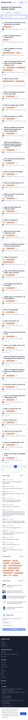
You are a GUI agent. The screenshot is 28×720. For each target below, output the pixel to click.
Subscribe (14, 629)
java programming (7, 26)
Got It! (23, 713)
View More (21, 580)
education (15, 575)
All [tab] (3, 12)
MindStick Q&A (6, 2)
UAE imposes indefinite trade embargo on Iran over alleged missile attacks (16, 597)
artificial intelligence (7, 573)
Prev (6, 466)
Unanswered (4, 646)
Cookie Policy (15, 715)
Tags (2, 668)
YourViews (3, 656)
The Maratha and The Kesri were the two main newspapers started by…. (13, 533)
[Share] (13, 27)
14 (9, 466)
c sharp (18, 52)
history (4, 565)
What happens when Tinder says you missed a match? (13, 494)
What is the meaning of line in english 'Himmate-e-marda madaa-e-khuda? (11, 500)
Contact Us (3, 664)
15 (12, 466)
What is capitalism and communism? (11, 506)
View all (21, 475)
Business (3, 677)
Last (3, 469)
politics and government (13, 568)
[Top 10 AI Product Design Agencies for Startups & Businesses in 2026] (4, 602)
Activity (3, 641)
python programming (7, 70)
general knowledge (15, 563)
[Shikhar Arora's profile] (3, 99)
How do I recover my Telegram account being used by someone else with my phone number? (13, 521)
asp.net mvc (5, 39)
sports (4, 568)
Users (2, 673)
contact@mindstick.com (7, 706)
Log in (14, 2)
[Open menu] (26, 2)
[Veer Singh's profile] (3, 42)
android (5, 575)
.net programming (10, 67)
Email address (5, 622)
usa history (15, 560)
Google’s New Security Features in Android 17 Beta (15, 608)
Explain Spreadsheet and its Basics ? (11, 539)
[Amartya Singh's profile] (3, 29)
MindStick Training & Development (9, 654)
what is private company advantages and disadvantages (12, 482)
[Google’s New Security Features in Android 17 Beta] (4, 608)
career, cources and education (15, 565)
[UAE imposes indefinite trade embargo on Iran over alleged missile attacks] (4, 597)
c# (3, 67)
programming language (8, 81)
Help (2, 675)
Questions (3, 643)
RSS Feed (3, 683)
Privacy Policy (5, 717)
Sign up (21, 2)
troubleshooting (6, 560)
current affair (6, 563)
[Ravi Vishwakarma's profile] (3, 72)
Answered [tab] (8, 12)
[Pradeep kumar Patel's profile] (3, 326)
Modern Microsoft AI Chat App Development (14, 586)
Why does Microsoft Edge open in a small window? (12, 550)
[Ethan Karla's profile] (3, 55)
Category (3, 671)
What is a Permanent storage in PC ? (11, 544)
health (17, 570)
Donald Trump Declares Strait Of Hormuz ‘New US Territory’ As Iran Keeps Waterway (15, 591)
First (3, 466)
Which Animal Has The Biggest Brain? (11, 527)
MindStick (3, 652)
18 (21, 466)
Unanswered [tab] (17, 12)
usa (10, 575)
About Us (3, 662)
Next (24, 466)
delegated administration (8, 52)
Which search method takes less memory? (12, 488)
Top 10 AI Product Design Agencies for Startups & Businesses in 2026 (16, 602)
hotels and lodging (19, 573)
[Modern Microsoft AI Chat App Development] (4, 586)
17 (18, 466)
